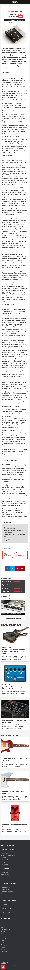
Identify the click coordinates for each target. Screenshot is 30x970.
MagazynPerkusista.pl (6, 877)
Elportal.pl (3, 894)
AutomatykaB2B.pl (6, 889)
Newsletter (4, 951)
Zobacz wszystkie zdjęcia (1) (13, 618)
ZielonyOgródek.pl (5, 862)
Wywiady (3, 936)
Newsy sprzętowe (5, 925)
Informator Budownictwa (7, 860)
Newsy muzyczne (5, 929)
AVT (21, 965)
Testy (2, 927)
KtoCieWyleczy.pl (5, 912)
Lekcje (3, 942)
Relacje (3, 934)
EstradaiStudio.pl (5, 879)
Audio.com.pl (4, 872)
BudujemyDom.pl (5, 853)
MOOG (20, 16)
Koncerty (3, 931)
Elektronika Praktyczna (7, 891)
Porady (3, 945)
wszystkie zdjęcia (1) (17, 597)
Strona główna (5, 923)
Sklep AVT (7, 965)
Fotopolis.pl (4, 904)
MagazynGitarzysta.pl (6, 874)
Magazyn (3, 947)
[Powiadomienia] (3, 967)
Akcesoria (18, 14)
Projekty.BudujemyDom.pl (8, 855)
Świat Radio (4, 896)
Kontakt (3, 949)
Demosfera (4, 940)
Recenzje (3, 938)
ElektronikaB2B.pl (5, 887)
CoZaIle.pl (3, 857)
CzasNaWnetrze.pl (5, 864)
